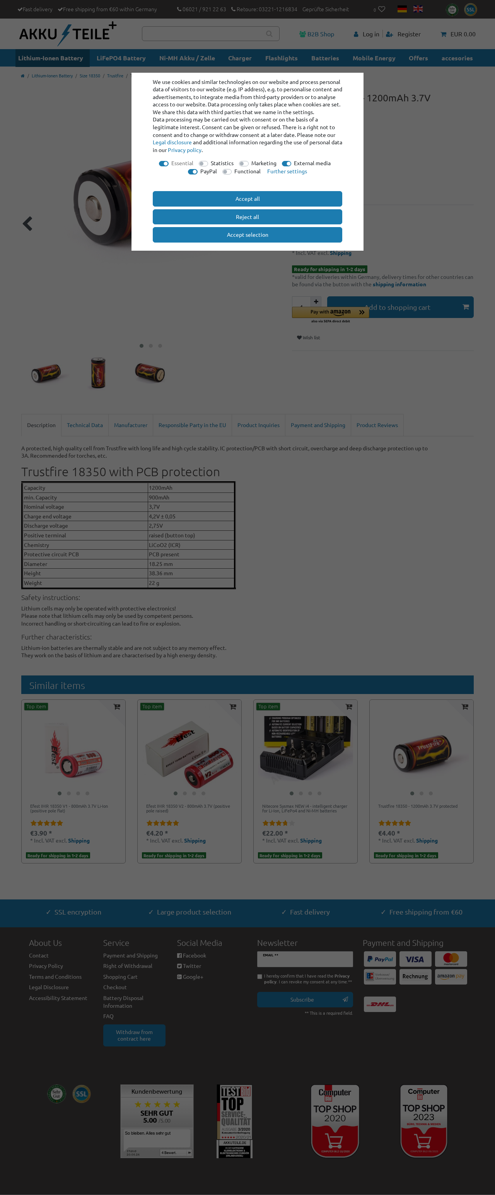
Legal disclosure (172, 141)
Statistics (222, 162)
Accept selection (247, 234)
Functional (247, 171)
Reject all (247, 216)
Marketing (264, 162)
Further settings (287, 171)
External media (312, 162)
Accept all (248, 198)
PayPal (208, 171)
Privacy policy (184, 149)
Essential (182, 162)
